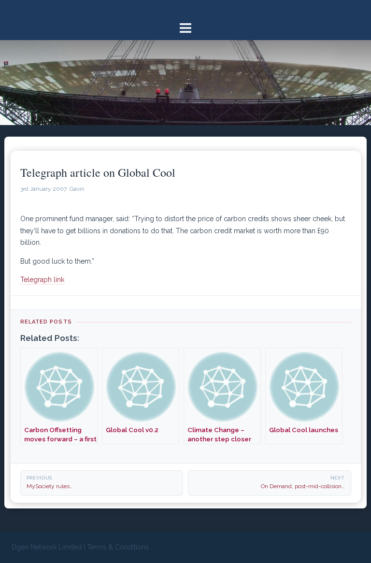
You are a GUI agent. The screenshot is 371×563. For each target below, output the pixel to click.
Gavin (77, 188)
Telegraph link (42, 279)
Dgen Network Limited (47, 547)
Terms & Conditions (118, 547)
